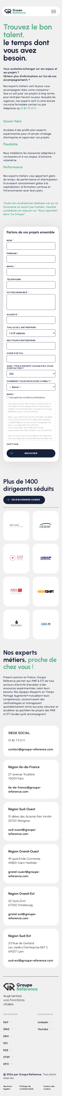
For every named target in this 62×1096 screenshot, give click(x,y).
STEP (6, 1057)
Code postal (15, 353)
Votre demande (18, 292)
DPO (6, 1064)
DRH (6, 1036)
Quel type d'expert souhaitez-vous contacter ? (30, 367)
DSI (5, 1043)
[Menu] (53, 11)
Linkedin (43, 1022)
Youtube (43, 1029)
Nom (10, 240)
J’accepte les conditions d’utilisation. (27, 397)
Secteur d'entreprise (21, 340)
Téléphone (14, 279)
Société (13, 314)
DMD (6, 1029)
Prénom (12, 253)
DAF (5, 1022)
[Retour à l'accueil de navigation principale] (15, 11)
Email (11, 266)
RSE (5, 1050)
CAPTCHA (12, 444)
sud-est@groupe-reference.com (30, 960)
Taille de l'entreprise (21, 327)
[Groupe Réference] (31, 987)
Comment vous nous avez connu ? (29, 381)
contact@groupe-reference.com (30, 749)
